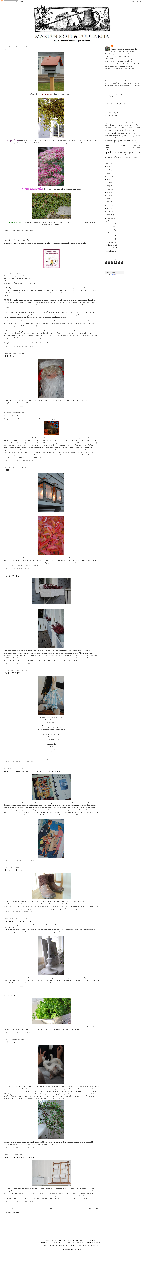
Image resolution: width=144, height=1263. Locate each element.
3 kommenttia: (29, 761)
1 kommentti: (28, 406)
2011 (108, 212)
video (127, 157)
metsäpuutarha (134, 138)
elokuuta (109, 233)
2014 (108, 202)
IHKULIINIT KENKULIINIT (16, 870)
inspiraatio (131, 127)
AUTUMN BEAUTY (13, 470)
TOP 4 (7, 50)
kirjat (138, 133)
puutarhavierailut (112, 147)
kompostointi (116, 135)
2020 (109, 183)
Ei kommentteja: (29, 1147)
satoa (129, 150)
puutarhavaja (136, 145)
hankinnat (128, 125)
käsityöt (129, 135)
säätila (137, 153)
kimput (134, 133)
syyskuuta (109, 230)
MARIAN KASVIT (111, 113)
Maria (115, 46)
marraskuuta (110, 224)
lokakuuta (109, 227)
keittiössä (107, 133)
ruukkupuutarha (111, 150)
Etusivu (50, 1208)
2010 (109, 215)
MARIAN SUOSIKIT (112, 115)
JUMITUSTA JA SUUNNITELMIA (19, 1158)
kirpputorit (108, 135)
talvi (114, 155)
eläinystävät (135, 123)
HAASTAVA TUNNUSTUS (16, 240)
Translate (119, 274)
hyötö (123, 127)
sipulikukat (110, 152)
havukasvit (136, 125)
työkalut (116, 157)
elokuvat (128, 123)
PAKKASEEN (10, 996)
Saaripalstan (8, 419)
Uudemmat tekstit (10, 1208)
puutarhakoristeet (133, 143)
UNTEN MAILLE (12, 576)
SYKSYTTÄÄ (10, 1042)
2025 (109, 166)
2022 (109, 176)
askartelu (112, 123)
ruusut (122, 150)
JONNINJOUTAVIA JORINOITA (19, 922)
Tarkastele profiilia (112, 74)
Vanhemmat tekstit (92, 1208)
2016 (109, 196)
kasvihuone (126, 130)
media (123, 138)
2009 (109, 218)
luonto (107, 138)
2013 (108, 205)
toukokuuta (110, 242)
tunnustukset (109, 157)
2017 (108, 192)
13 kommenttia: (29, 911)
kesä (114, 133)
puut (106, 143)
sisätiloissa (122, 153)
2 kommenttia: (29, 346)
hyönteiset (117, 127)
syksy (131, 153)
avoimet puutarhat (120, 123)
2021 (109, 179)
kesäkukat (121, 133)
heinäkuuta (110, 236)
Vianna (6, 243)
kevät (128, 133)
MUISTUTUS (10, 356)
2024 (109, 170)
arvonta (107, 123)
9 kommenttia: (29, 986)
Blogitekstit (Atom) (14, 1212)
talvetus (107, 155)
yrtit (130, 157)
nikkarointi (109, 141)
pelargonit (118, 141)
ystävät (135, 157)
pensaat (127, 141)
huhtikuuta (110, 245)
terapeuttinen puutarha (129, 155)
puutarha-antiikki (117, 143)
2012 (109, 208)
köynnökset (136, 136)
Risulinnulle (95, 452)
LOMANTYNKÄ (12, 673)
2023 (109, 173)
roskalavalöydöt (135, 147)
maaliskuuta (110, 248)
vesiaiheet (122, 157)
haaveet (120, 125)
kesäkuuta (109, 239)
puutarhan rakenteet (116, 145)
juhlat (117, 130)
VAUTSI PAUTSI (11, 416)
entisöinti (107, 125)
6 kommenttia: (29, 230)
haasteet (113, 125)
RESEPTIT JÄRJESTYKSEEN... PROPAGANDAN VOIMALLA (32, 772)
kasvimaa (136, 130)
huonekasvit (108, 127)
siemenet (137, 150)
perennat (135, 140)
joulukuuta (110, 221)
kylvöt (123, 136)
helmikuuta (110, 251)
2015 (108, 199)
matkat (115, 138)
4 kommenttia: (28, 460)
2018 (109, 189)
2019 (109, 186)
